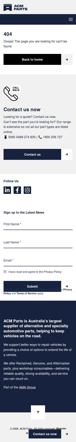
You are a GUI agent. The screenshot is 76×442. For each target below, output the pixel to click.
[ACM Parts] (15, 7)
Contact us (32, 154)
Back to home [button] (32, 59)
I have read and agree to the (35, 272)
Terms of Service (27, 293)
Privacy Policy (53, 272)
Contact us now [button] (45, 434)
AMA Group (27, 387)
